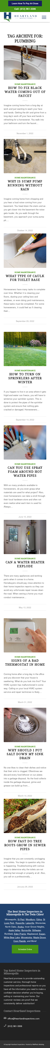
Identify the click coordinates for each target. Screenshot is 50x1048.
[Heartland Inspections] (21, 17)
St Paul (21, 919)
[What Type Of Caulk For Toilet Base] (25, 250)
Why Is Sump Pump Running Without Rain (25, 185)
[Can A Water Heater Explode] (25, 537)
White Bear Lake (12, 937)
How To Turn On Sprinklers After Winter (25, 378)
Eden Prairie (20, 933)
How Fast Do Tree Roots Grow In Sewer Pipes (25, 845)
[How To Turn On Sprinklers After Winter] (25, 349)
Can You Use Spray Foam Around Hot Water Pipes (25, 471)
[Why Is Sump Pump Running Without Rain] (25, 156)
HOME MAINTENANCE (25, 84)
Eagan (42, 933)
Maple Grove (39, 937)
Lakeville (30, 923)
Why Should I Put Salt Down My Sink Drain (25, 754)
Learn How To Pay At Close (25, 3)
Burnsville (26, 930)
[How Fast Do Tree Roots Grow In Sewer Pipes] (25, 816)
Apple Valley (14, 930)
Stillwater (36, 930)
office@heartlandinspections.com (23, 1018)
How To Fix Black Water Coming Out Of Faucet (25, 92)
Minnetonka (26, 937)
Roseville (20, 923)
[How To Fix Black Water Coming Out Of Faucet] (25, 62)
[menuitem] (42, 17)
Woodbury (30, 919)
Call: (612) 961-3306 (25, 8)
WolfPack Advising (38, 1044)
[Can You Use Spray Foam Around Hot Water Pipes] (25, 442)
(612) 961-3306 (15, 1026)
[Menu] (42, 17)
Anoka (21, 926)
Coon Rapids (19, 940)
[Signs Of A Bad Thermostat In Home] (25, 635)
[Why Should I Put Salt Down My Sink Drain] (25, 725)
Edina (39, 919)
